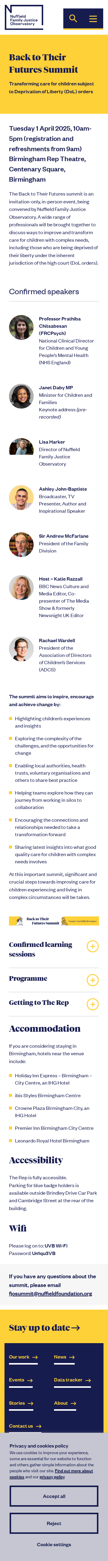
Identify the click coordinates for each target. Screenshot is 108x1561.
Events (16, 1379)
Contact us (21, 1425)
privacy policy (52, 1476)
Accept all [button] (54, 1496)
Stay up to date (44, 1328)
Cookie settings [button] (54, 1544)
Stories (17, 1402)
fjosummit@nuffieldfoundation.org (50, 1293)
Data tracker (68, 1379)
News (60, 1356)
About (61, 1402)
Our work (19, 1356)
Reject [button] (54, 1523)
